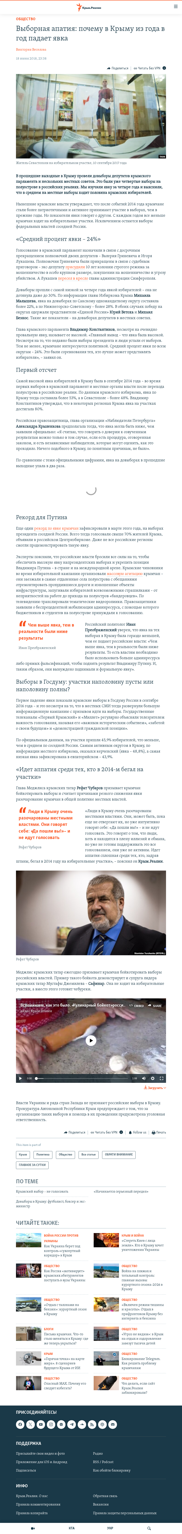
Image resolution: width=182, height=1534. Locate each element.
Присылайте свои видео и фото (40, 1454)
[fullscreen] (161, 1078)
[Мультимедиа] (33, 1528)
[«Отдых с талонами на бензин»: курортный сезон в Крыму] (28, 1304)
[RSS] (92, 1424)
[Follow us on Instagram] (51, 1424)
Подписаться (26, 1470)
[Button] (117, 68)
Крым (48, 1354)
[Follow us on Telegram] (71, 1424)
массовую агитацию (125, 574)
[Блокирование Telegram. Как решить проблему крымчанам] (106, 1358)
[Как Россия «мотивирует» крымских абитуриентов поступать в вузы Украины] (28, 1271)
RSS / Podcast (103, 1462)
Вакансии (101, 1504)
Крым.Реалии (41, 1011)
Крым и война (133, 1236)
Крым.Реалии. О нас (32, 1496)
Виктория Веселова (31, 50)
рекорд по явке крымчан (56, 529)
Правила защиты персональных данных (124, 1513)
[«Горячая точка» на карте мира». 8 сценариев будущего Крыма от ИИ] (28, 1358)
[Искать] (149, 1528)
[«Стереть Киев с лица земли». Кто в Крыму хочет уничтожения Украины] (106, 1240)
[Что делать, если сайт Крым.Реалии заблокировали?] (106, 1383)
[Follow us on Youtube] (41, 1424)
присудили (75, 267)
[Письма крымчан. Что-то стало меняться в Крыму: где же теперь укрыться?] (28, 1334)
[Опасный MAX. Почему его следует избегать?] (28, 1383)
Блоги (48, 1329)
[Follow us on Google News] (61, 1424)
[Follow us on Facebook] (20, 1424)
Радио (98, 1454)
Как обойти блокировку (112, 1470)
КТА (72, 1528)
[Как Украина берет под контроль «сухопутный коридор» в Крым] (28, 1240)
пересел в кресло (73, 279)
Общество (26, 19)
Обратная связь (105, 1496)
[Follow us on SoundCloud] (82, 1424)
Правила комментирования (38, 1504)
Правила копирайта (32, 1513)
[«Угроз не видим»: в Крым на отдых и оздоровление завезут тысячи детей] (106, 1334)
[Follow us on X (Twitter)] (30, 1424)
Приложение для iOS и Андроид (41, 1462)
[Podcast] (102, 1424)
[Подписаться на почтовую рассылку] (112, 1424)
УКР (110, 1528)
